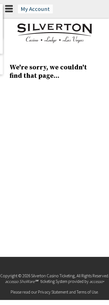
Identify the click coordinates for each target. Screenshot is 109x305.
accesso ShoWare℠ (21, 281)
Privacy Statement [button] (53, 292)
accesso (96, 281)
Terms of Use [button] (87, 292)
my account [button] (35, 9)
